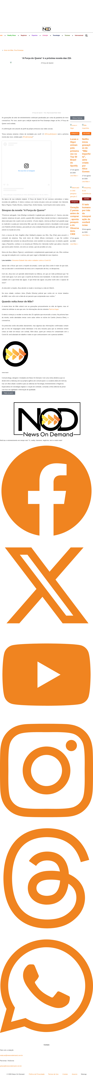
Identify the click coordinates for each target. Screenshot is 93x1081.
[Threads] (46, 931)
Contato (65, 1074)
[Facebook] (46, 537)
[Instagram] (46, 823)
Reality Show (11, 35)
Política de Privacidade (37, 1074)
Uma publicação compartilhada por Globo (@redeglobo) (19, 194)
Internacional (79, 35)
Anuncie (74, 1074)
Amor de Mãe (8, 50)
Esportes (35, 35)
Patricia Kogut (53, 309)
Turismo (67, 35)
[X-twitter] (46, 631)
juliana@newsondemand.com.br (11, 1066)
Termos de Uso (53, 1074)
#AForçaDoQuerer (51, 134)
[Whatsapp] (46, 1039)
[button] (86, 35)
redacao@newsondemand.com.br (11, 1055)
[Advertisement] (46, 13)
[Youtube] (46, 715)
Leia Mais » (74, 176)
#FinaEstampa (28, 137)
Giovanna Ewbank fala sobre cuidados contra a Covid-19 (31, 260)
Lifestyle (45, 35)
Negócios (24, 35)
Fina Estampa (18, 50)
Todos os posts (8, 393)
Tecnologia (56, 35)
